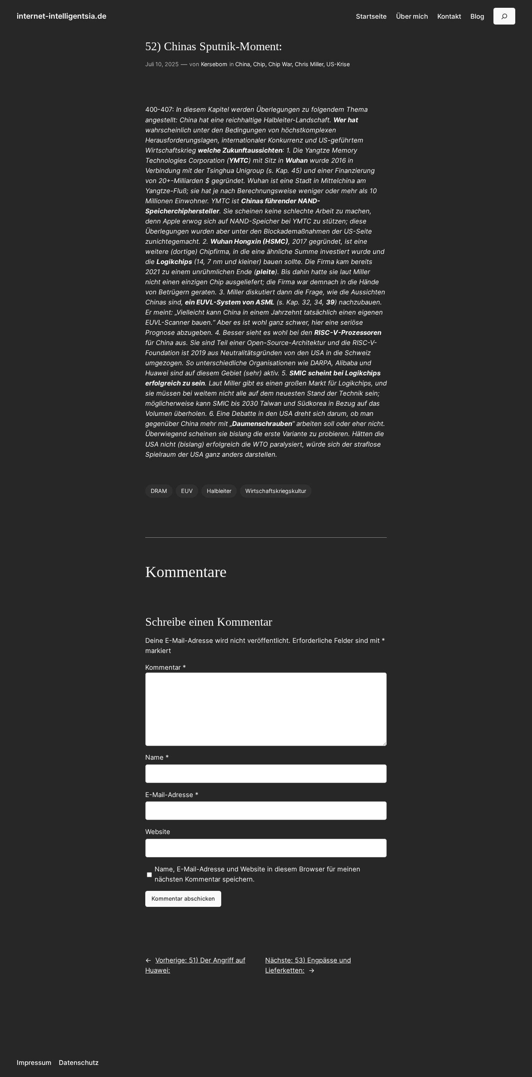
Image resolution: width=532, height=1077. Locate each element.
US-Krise (338, 64)
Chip (259, 64)
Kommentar (165, 667)
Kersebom (214, 64)
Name (157, 757)
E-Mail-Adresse (171, 795)
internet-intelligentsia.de (61, 16)
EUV (187, 490)
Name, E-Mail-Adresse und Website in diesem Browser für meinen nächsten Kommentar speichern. (257, 874)
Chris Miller (309, 64)
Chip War (280, 64)
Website (157, 832)
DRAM (159, 490)
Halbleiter (219, 490)
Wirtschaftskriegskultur (275, 490)
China (242, 64)
